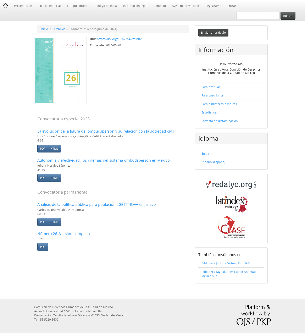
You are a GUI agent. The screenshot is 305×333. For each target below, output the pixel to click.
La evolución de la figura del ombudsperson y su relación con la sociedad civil (105, 131)
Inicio (44, 29)
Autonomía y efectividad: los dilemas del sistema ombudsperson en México (103, 160)
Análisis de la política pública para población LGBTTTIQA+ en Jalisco (96, 204)
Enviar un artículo (213, 32)
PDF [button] (42, 148)
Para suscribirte (212, 95)
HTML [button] (54, 148)
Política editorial (49, 6)
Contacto (160, 6)
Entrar (231, 6)
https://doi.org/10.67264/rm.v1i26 (120, 39)
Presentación (23, 6)
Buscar (288, 16)
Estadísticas (209, 112)
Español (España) (213, 162)
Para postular (210, 87)
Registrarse (213, 6)
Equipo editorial (78, 6)
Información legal (135, 6)
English (206, 153)
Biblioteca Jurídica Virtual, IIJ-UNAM (225, 263)
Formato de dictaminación (219, 121)
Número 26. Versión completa (63, 233)
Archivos (59, 29)
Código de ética (106, 6)
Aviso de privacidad (185, 6)
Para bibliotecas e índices (219, 104)
